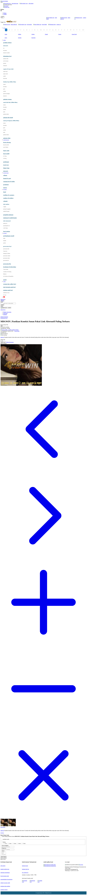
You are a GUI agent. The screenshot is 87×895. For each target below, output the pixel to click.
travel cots (6, 165)
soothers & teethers (8, 198)
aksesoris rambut (6, 52)
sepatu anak (5, 73)
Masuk (2, 300)
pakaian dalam (6, 114)
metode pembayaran (5, 869)
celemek (5, 201)
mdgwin (2, 337)
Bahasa (4, 13)
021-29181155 (25, 872)
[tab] (43, 828)
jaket (4, 111)
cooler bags (5, 228)
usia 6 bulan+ (5, 147)
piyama (4, 63)
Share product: (4, 343)
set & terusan (5, 61)
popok (5, 279)
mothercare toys (6, 292)
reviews (2, 832)
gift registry (31, 3)
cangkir (4, 206)
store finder (44, 24)
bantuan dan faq (25, 869)
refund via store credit (5, 882)
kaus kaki (5, 78)
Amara (59, 34)
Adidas (19, 34)
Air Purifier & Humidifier (8, 276)
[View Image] (12, 825)
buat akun (5, 313)
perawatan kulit (6, 248)
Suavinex (33, 37)
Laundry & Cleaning (7, 271)
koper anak (6, 150)
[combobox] (8, 303)
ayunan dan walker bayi (9, 284)
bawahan (5, 86)
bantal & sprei (7, 178)
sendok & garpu (6, 211)
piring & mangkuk (6, 209)
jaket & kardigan (6, 93)
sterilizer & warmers (8, 195)
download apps (14, 3)
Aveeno (19, 37)
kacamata (5, 50)
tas (3, 48)
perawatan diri (6, 260)
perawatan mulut (6, 258)
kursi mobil (6, 153)
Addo (6, 34)
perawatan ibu (7, 264)
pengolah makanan (8, 214)
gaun (4, 88)
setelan (4, 91)
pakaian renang (7, 99)
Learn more (16, 331)
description (3, 827)
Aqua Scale (74, 34)
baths (4, 238)
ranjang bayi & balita (9, 181)
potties (4, 242)
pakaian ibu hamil (8, 117)
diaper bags (6, 168)
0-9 (83, 30)
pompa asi (5, 223)
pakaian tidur (5, 58)
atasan (4, 84)
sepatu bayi (5, 71)
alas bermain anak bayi (9, 287)
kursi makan (6, 231)
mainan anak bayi (8, 290)
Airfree (33, 34)
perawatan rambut (6, 255)
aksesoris (5, 95)
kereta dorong (7, 142)
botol (4, 192)
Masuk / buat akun (7, 312)
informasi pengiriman (5, 872)
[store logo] (11, 22)
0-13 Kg (4, 156)
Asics (6, 37)
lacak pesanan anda (5, 876)
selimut (5, 175)
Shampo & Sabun (6, 253)
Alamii (46, 34)
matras (5, 187)
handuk (4, 240)
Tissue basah (5, 269)
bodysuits (5, 65)
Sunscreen (5, 251)
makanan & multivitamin (10, 217)
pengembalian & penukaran (6, 879)
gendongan (6, 162)
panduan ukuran (4, 889)
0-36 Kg (4, 158)
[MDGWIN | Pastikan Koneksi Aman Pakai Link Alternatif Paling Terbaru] (4, 825)
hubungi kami (25, 865)
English (5, 14)
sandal (4, 76)
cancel (2, 304)
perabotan (6, 184)
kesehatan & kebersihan (9, 267)
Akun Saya (3, 299)
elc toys (4, 294)
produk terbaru (7, 42)
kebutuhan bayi (7, 56)
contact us (58, 24)
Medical (4, 274)
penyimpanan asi (6, 225)
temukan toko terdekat (5, 886)
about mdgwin (14, 24)
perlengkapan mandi (8, 236)
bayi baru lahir (6, 144)
